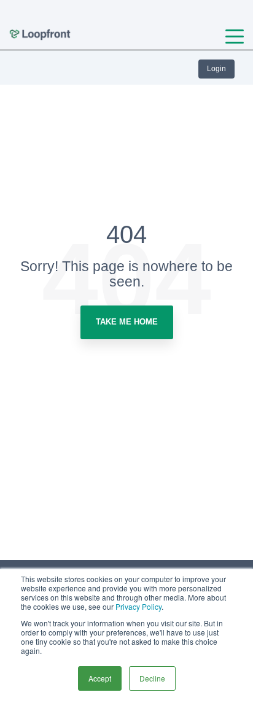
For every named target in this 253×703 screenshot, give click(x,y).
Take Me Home (127, 321)
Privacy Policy (138, 606)
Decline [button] (152, 678)
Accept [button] (99, 678)
